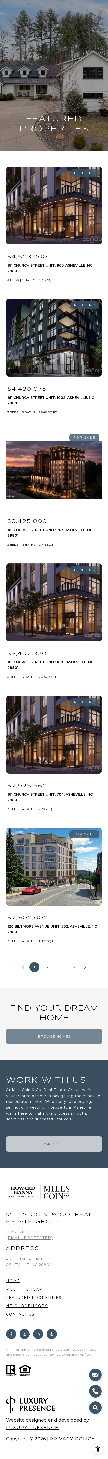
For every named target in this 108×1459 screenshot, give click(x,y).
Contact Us (20, 1314)
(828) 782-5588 (23, 1232)
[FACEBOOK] (11, 1334)
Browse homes (54, 1036)
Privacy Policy (72, 1439)
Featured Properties (34, 1297)
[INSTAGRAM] (25, 1334)
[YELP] (52, 1334)
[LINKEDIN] (38, 1334)
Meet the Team (24, 1289)
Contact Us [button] (54, 1144)
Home (13, 1281)
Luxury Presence (32, 1427)
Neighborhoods (27, 1306)
